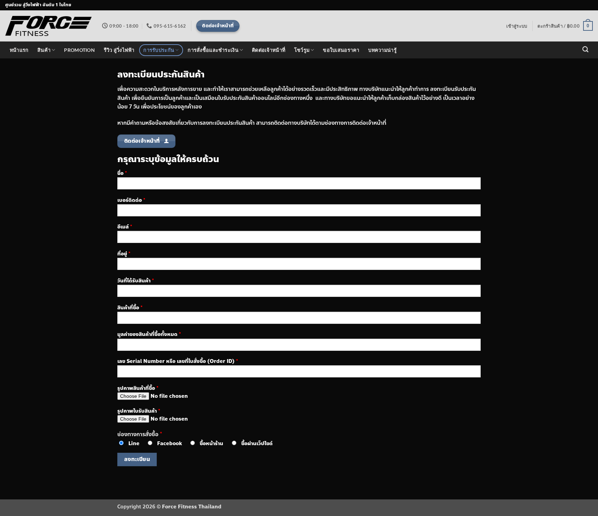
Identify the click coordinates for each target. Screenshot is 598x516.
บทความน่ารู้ (382, 50)
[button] (516, 26)
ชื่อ (122, 173)
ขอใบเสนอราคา (341, 50)
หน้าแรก (19, 50)
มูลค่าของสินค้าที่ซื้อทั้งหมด (149, 334)
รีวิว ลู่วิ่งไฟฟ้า (119, 50)
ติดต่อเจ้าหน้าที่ (268, 50)
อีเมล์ (124, 227)
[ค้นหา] (585, 49)
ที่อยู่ (123, 253)
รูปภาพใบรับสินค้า (138, 411)
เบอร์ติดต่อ (131, 200)
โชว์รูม (301, 50)
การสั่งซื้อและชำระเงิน (213, 50)
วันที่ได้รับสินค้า (135, 280)
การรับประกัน (158, 50)
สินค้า (44, 50)
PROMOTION (79, 50)
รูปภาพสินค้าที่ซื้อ (137, 388)
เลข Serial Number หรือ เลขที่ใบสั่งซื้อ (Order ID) (177, 361)
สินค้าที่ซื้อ (130, 307)
